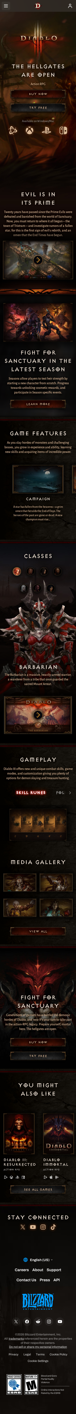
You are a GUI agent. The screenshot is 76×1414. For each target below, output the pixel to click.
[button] (38, 94)
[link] (13, 131)
